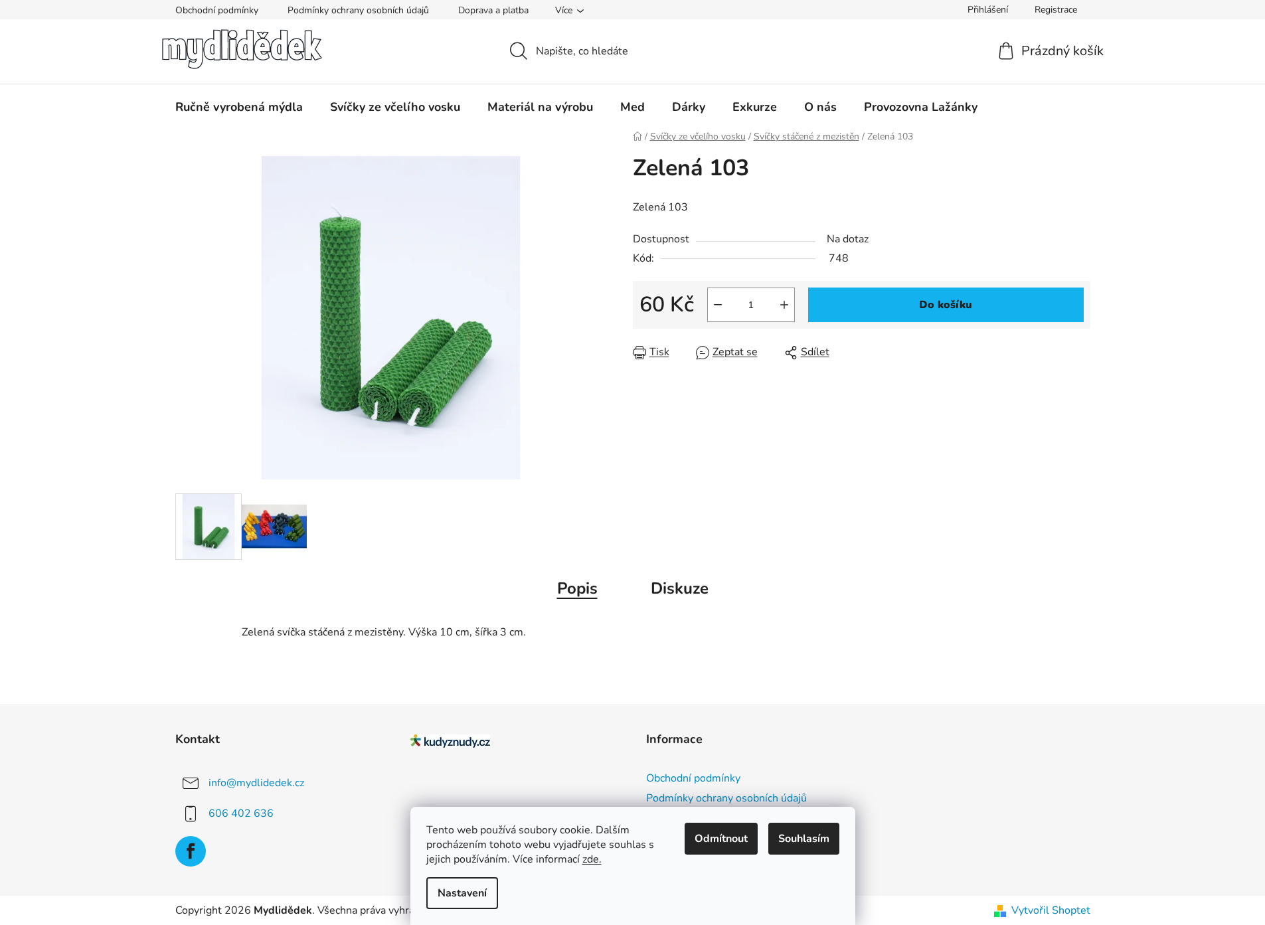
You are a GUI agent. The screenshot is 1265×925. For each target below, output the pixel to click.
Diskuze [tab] (680, 588)
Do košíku (945, 304)
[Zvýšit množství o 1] (784, 304)
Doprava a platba (493, 10)
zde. (592, 859)
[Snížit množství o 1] (718, 304)
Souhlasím (803, 838)
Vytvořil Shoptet (1050, 910)
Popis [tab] (577, 588)
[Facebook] (190, 851)
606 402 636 (241, 812)
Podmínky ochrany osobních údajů (358, 10)
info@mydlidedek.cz (256, 782)
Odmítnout (721, 838)
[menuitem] (239, 106)
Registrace (1056, 9)
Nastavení (462, 893)
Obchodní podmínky (216, 10)
